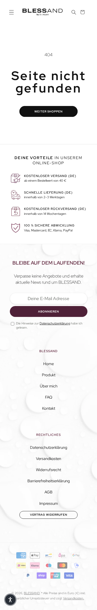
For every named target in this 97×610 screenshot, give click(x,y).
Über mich (48, 386)
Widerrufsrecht (48, 469)
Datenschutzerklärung (48, 447)
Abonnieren (48, 311)
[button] (11, 12)
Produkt (48, 375)
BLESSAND (32, 593)
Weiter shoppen (48, 111)
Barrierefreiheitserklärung (48, 481)
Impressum (48, 503)
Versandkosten (48, 458)
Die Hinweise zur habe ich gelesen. (49, 325)
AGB (48, 492)
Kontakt (48, 408)
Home (48, 363)
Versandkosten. (73, 598)
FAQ (48, 397)
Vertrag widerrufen (48, 514)
